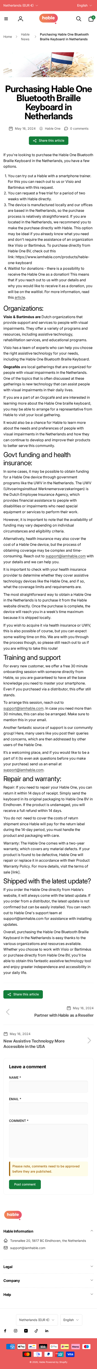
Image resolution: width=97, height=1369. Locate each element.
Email (15, 1099)
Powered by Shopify (56, 1362)
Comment (18, 1121)
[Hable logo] (13, 1219)
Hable (42, 1362)
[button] (6, 19)
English (82, 5)
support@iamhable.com (66, 556)
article (20, 297)
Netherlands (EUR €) (18, 5)
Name (15, 1077)
